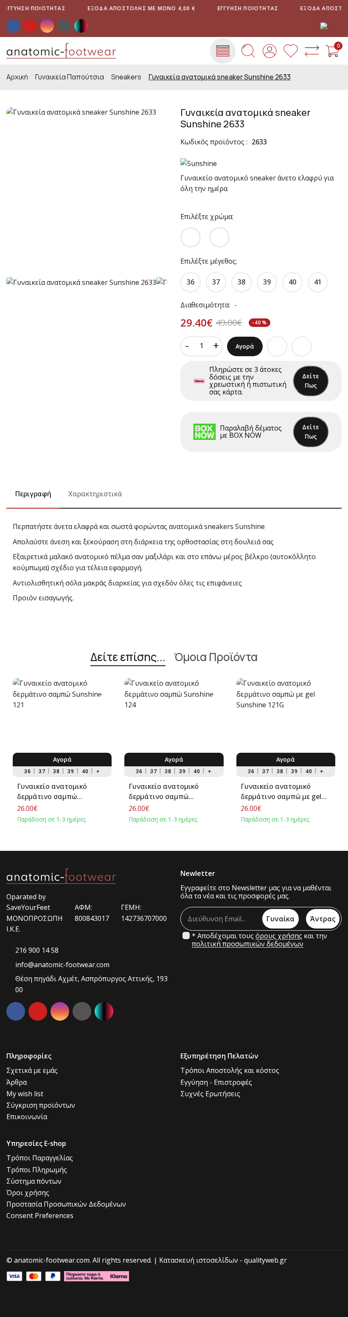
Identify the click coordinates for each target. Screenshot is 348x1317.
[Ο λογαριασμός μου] (269, 50)
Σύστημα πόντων (34, 1181)
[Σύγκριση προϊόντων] (311, 50)
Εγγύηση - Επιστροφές (216, 1082)
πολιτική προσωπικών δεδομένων (247, 944)
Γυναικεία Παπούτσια (69, 77)
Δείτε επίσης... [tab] (128, 657)
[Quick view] (102, 687)
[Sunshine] (198, 164)
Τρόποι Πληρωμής (36, 1170)
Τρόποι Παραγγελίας (39, 1158)
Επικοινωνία (26, 1117)
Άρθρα (16, 1082)
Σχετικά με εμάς (32, 1071)
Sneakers (126, 77)
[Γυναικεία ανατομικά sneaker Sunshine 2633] (87, 187)
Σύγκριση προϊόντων (40, 1105)
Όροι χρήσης (27, 1193)
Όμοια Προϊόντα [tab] (216, 657)
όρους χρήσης (278, 936)
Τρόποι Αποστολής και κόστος (229, 1071)
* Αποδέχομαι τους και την (259, 940)
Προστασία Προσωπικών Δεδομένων (66, 1204)
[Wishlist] (102, 718)
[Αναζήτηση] (248, 50)
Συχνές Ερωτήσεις (210, 1094)
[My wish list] (290, 50)
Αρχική (17, 77)
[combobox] (331, 26)
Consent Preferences (39, 1216)
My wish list (24, 1094)
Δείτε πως (310, 380)
